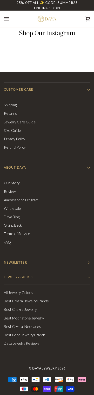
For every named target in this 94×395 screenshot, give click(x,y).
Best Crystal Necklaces (22, 326)
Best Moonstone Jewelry (24, 318)
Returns (10, 113)
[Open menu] (11, 19)
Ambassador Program (21, 200)
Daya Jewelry (44, 368)
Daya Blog (12, 217)
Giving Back (13, 225)
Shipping (10, 105)
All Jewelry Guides (18, 292)
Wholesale (12, 208)
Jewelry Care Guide (20, 122)
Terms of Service (17, 233)
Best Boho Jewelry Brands (25, 335)
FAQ (7, 242)
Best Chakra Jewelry (20, 309)
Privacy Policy (14, 139)
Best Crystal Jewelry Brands (26, 301)
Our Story (12, 183)
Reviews (10, 191)
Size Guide (12, 130)
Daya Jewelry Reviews (21, 343)
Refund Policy (15, 147)
